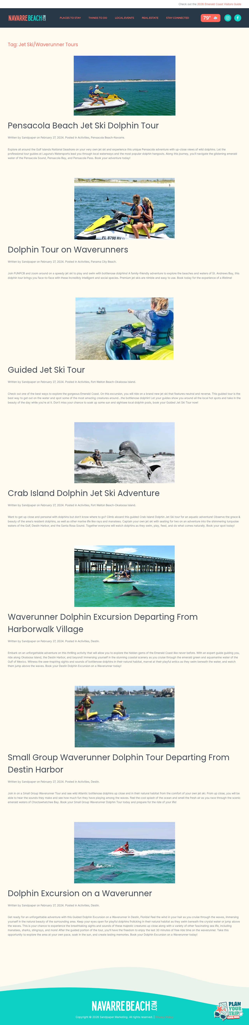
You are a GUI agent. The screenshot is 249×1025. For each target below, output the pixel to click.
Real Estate (150, 17)
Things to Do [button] (98, 17)
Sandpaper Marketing (114, 1017)
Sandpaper (29, 137)
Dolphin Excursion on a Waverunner (80, 893)
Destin (95, 641)
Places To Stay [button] (70, 17)
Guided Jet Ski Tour (46, 370)
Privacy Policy (164, 1017)
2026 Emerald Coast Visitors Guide (219, 4)
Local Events (124, 17)
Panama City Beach (103, 261)
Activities (83, 137)
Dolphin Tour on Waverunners (68, 249)
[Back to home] (28, 18)
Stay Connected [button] (177, 17)
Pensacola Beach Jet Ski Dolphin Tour (83, 125)
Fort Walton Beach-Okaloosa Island (113, 381)
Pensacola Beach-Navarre (107, 137)
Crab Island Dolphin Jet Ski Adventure (84, 493)
